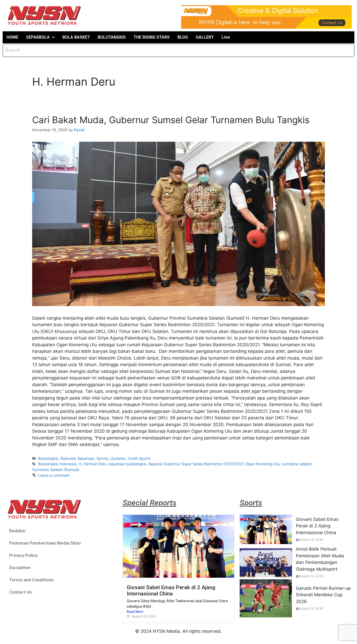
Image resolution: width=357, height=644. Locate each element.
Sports (102, 458)
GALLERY (205, 37)
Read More (135, 611)
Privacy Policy (23, 555)
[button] (40, 37)
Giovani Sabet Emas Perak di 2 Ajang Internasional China (171, 590)
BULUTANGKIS (112, 37)
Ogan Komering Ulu (262, 464)
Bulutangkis (48, 458)
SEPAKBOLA (38, 37)
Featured (68, 458)
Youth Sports (139, 458)
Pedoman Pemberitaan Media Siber (45, 543)
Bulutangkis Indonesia (57, 464)
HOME (12, 37)
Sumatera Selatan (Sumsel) (55, 469)
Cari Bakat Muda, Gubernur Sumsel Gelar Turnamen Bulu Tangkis (170, 119)
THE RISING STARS (152, 37)
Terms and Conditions (31, 579)
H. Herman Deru (92, 464)
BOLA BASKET (76, 37)
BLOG (182, 37)
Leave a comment (54, 475)
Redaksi (17, 530)
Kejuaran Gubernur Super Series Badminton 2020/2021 (196, 464)
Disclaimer (20, 567)
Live (226, 37)
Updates (117, 458)
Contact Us (20, 592)
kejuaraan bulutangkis (127, 464)
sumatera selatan (296, 464)
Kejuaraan (86, 458)
